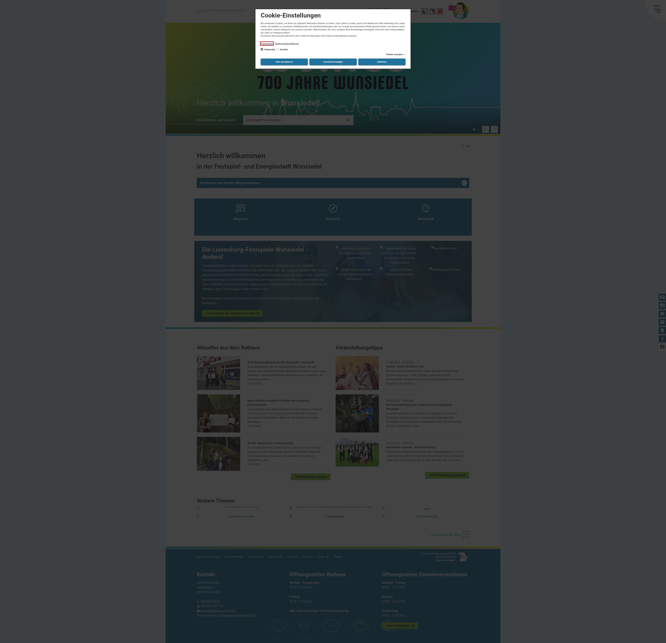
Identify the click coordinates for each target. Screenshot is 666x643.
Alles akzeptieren (284, 62)
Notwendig (269, 49)
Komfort (283, 49)
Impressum (267, 43)
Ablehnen (381, 62)
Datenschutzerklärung (287, 43)
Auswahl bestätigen (333, 62)
